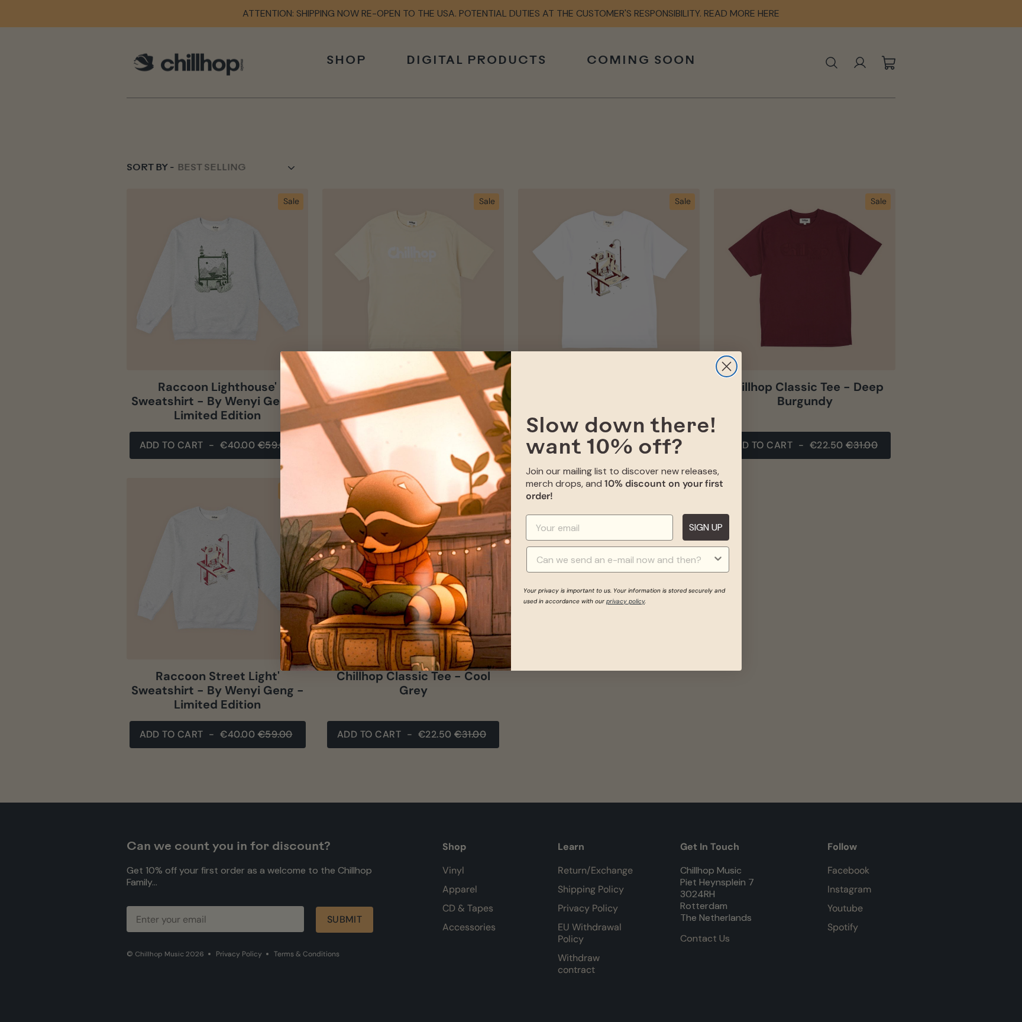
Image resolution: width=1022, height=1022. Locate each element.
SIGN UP (706, 527)
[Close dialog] (726, 366)
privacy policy (625, 601)
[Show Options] (718, 559)
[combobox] (624, 559)
